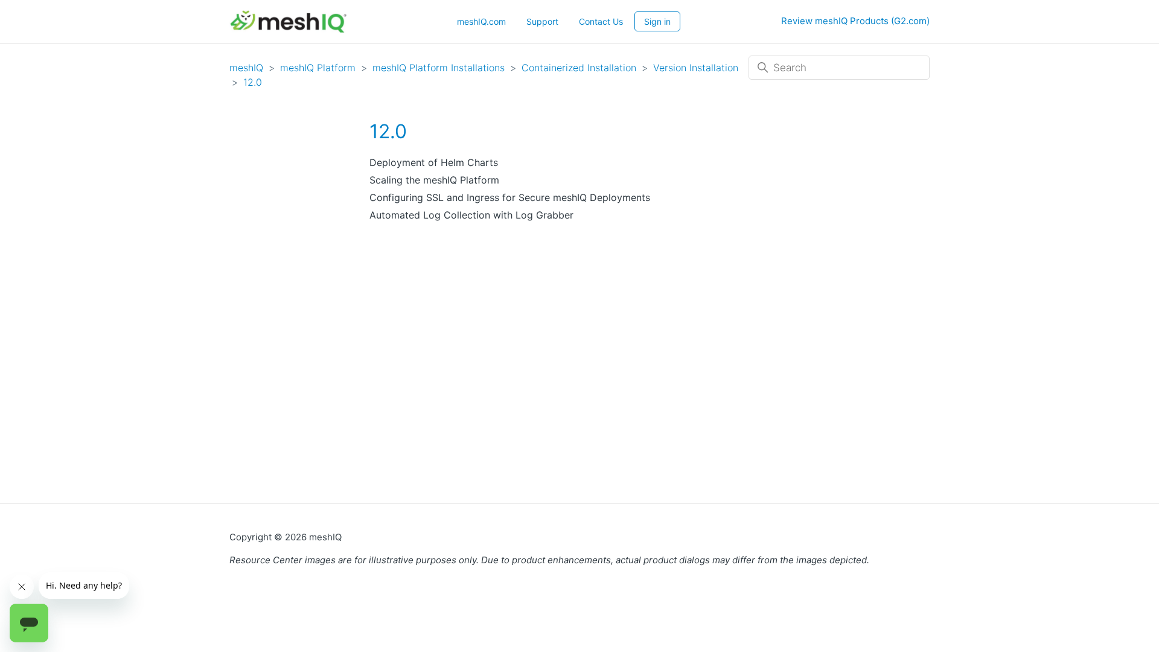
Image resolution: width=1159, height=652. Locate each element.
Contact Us (601, 21)
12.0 (252, 82)
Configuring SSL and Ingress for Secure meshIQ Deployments (509, 197)
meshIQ (246, 68)
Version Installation (695, 68)
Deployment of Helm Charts (433, 162)
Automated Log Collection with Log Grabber (471, 215)
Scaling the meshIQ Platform (434, 180)
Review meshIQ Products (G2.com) (855, 21)
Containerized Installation (579, 68)
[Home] (288, 21)
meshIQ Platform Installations (438, 68)
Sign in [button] (657, 21)
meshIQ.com (481, 21)
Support (542, 21)
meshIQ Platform (318, 68)
